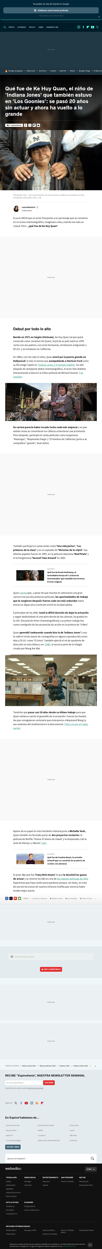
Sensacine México (49, 1230)
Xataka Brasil (10, 1234)
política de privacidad (35, 1088)
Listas (72, 1130)
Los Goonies (72, 898)
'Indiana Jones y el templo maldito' (56, 364)
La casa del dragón (13, 1140)
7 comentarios (15, 125)
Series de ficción (12, 1125)
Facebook (83, 27)
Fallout (72, 71)
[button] (30, 207)
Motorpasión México (86, 1230)
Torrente (53, 71)
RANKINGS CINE (52, 27)
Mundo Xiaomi (11, 1196)
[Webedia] (13, 1168)
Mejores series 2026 (29, 1066)
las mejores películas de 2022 (72, 878)
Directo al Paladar (67, 1181)
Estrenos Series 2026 (81, 1066)
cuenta (23, 592)
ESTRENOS (22, 27)
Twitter (97, 27)
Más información (69, 1246)
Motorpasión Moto (86, 1185)
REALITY (32, 27)
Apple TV (9, 1135)
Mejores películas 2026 (48, 1066)
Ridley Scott (31, 71)
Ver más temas (13, 1147)
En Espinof (51, 569)
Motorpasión (84, 1181)
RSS (37, 1102)
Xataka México (11, 1230)
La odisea (41, 1135)
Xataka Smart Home (13, 1192)
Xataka (8, 1181)
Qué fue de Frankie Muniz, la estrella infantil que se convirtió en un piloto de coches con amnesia (66, 860)
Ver (52, 969)
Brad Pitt (63, 71)
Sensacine (46, 1181)
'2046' (47, 644)
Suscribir (49, 1083)
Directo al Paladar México (67, 1231)
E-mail (38, 125)
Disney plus (74, 1125)
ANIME (41, 27)
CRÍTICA (11, 27)
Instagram (78, 27)
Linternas (73, 1140)
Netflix (40, 1130)
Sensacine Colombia (50, 1234)
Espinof (45, 1185)
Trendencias (10, 1206)
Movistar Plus (11, 1130)
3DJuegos (27, 1181)
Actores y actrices (40, 898)
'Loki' (44, 843)
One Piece (42, 71)
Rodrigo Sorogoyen (15, 71)
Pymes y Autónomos (31, 1210)
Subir (89, 1169)
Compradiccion (11, 1214)
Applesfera (9, 1189)
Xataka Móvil (10, 1185)
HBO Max (73, 1135)
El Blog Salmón (29, 1206)
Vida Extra (28, 1185)
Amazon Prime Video (46, 1125)
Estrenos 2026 (65, 1066)
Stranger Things (84, 71)
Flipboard (88, 27)
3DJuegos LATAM (30, 1230)
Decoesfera (10, 1210)
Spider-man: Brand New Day (49, 1140)
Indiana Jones (57, 898)
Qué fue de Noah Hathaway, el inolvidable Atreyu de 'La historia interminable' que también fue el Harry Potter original (66, 577)
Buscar (92, 1158)
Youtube (92, 27)
